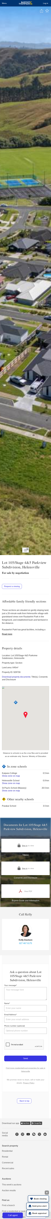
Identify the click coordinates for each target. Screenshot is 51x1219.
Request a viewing (12, 586)
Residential (7, 1151)
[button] (26, 715)
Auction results (9, 1190)
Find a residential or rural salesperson (19, 1211)
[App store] (25, 1123)
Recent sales (8, 1168)
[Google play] (36, 1123)
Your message (10, 985)
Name (6, 1003)
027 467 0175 (25, 943)
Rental (5, 1157)
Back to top (24, 1101)
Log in (45, 3)
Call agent (13, 1215)
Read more (7, 634)
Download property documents (16, 677)
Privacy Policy (28, 1083)
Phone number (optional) (14, 1026)
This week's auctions (11, 1185)
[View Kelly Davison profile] (25, 930)
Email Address (10, 1015)
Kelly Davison (25, 940)
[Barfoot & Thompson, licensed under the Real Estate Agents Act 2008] (25, 3)
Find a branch (8, 1205)
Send (25, 1058)
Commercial (7, 1163)
